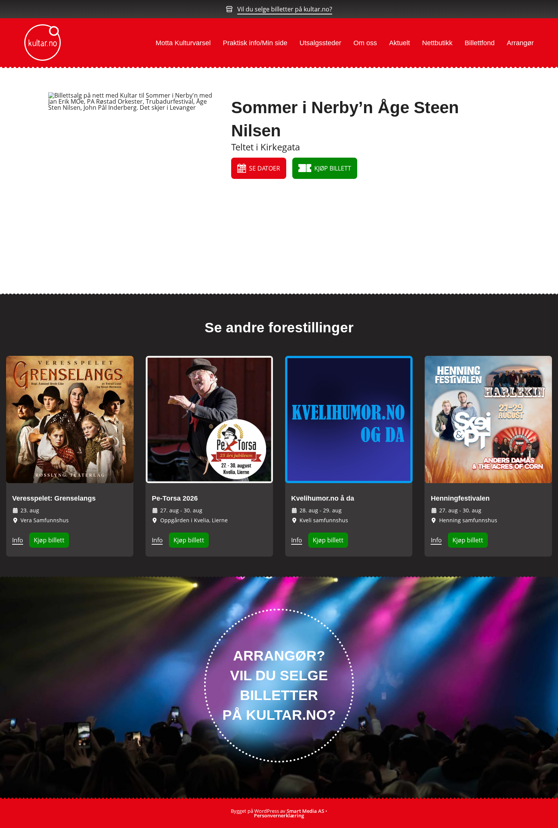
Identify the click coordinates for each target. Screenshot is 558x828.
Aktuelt (399, 43)
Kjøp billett (49, 540)
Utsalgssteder (320, 43)
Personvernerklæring (279, 815)
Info (17, 540)
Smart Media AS (305, 810)
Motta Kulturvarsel (183, 43)
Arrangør (520, 43)
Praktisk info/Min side (255, 43)
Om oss (365, 43)
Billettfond (480, 43)
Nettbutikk (437, 43)
